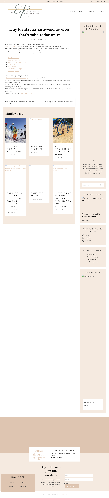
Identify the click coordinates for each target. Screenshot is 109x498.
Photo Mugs (12, 67)
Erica (34, 39)
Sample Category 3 (93, 259)
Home (72, 11)
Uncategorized (39, 25)
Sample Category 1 (93, 254)
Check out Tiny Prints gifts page (17, 78)
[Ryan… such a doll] (68, 425)
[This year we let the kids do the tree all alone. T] (13, 440)
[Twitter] (95, 1)
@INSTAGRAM (56, 457)
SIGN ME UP (72, 486)
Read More (86, 220)
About (92, 11)
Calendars (11, 64)
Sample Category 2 (93, 257)
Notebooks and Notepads (17, 62)
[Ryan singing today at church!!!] (41, 440)
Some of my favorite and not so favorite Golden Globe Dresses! (15, 201)
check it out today (25, 93)
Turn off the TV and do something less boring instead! (20, 101)
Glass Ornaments (14, 60)
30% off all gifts (10, 46)
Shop (101, 11)
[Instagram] (98, 1)
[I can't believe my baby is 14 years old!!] (41, 425)
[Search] (100, 185)
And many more (13, 71)
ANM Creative (62, 495)
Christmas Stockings (15, 69)
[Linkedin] (104, 1)
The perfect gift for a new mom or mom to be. (58, 100)
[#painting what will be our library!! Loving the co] (68, 440)
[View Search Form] (4, 1)
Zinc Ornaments (13, 58)
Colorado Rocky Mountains (14, 149)
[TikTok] (101, 1)
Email (66, 483)
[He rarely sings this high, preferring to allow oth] (13, 425)
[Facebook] (91, 1)
